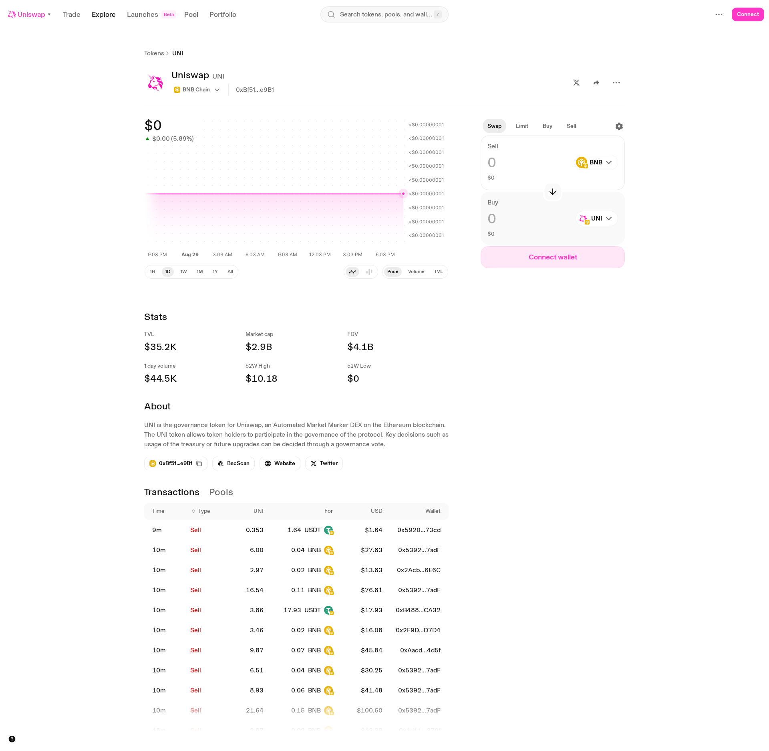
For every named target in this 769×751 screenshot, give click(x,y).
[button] (30, 14)
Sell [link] (195, 530)
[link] (233, 463)
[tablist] (415, 272)
